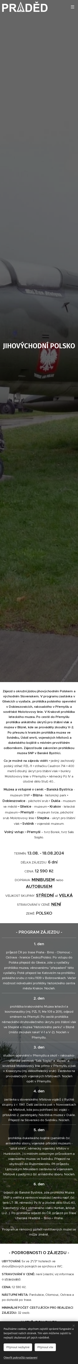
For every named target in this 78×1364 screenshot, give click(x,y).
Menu (72, 6)
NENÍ (56, 904)
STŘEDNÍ (45, 895)
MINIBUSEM (43, 879)
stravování (12, 1279)
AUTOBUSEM (39, 886)
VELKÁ (66, 895)
